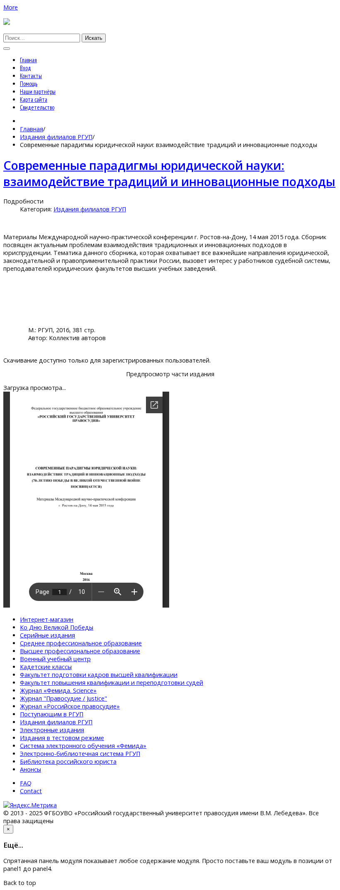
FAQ (26, 783)
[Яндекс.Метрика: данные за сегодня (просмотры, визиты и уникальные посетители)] (30, 805)
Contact (31, 791)
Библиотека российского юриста (68, 761)
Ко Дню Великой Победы (56, 627)
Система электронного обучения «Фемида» (83, 746)
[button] (10, 7)
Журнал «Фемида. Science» (58, 690)
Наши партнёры (38, 92)
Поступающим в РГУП (51, 714)
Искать (93, 38)
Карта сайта (33, 99)
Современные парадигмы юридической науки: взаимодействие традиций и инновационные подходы (169, 173)
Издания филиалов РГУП (56, 137)
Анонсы (30, 769)
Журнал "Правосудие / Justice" (63, 698)
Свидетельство (37, 107)
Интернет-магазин (46, 619)
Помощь (28, 84)
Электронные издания (52, 730)
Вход (25, 68)
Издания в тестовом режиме (62, 738)
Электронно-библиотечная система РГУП (80, 754)
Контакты (31, 76)
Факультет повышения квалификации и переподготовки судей (111, 683)
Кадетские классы (46, 667)
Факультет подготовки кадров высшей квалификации (98, 675)
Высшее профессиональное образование (80, 651)
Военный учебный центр (55, 659)
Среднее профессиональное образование (81, 643)
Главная (28, 60)
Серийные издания (47, 635)
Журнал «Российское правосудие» (70, 706)
